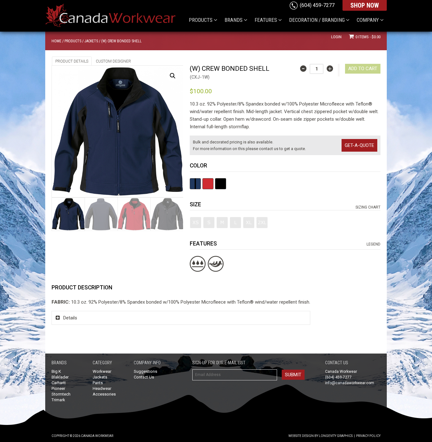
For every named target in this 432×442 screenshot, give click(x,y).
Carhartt (59, 382)
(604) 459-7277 (317, 5)
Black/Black (220, 184)
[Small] (209, 222)
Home (56, 41)
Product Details (71, 61)
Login (336, 36)
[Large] (235, 222)
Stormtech (61, 394)
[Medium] (222, 222)
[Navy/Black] (195, 184)
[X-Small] (195, 222)
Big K (56, 371)
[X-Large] (249, 222)
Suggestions (145, 371)
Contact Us (144, 377)
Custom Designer (113, 61)
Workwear (102, 371)
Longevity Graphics (336, 436)
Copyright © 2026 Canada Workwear (82, 436)
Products (73, 41)
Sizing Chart (367, 207)
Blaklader (60, 377)
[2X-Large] (262, 222)
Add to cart (362, 68)
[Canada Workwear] (116, 13)
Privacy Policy (368, 436)
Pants (98, 382)
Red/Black (208, 184)
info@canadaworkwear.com (349, 383)
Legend (373, 244)
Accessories (104, 394)
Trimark (58, 399)
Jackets (91, 41)
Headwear (102, 388)
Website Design (301, 436)
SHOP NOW (364, 5)
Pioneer (58, 388)
